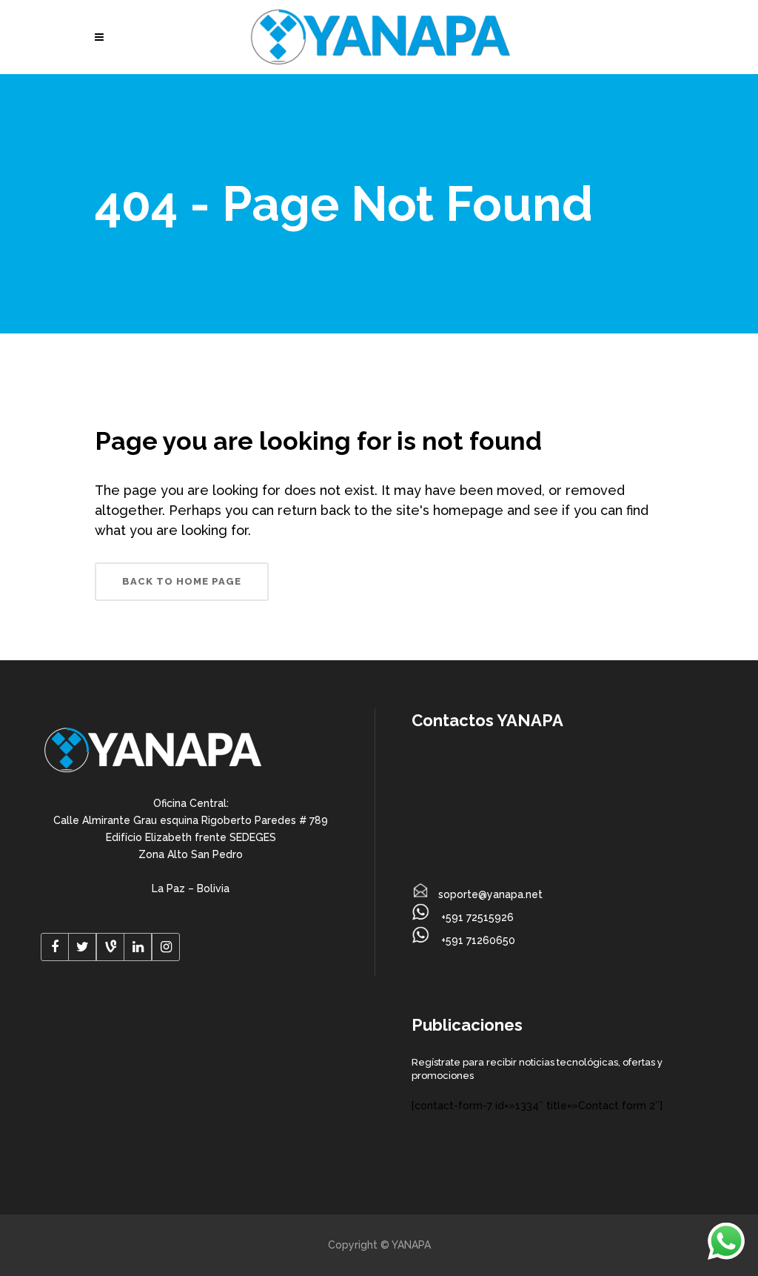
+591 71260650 (476, 940)
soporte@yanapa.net (490, 894)
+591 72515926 (476, 917)
